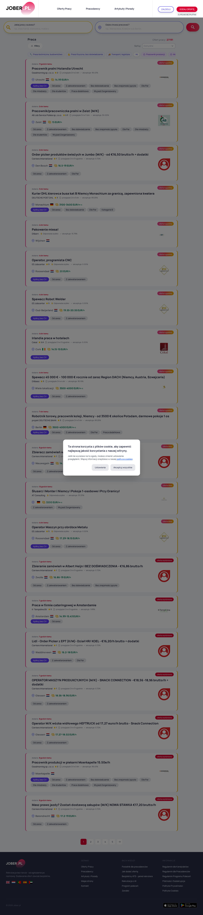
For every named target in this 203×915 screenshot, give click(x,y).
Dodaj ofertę (187, 9)
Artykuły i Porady (124, 8)
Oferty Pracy (64, 8)
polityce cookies (125, 459)
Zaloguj (166, 9)
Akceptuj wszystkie (122, 467)
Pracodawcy (93, 8)
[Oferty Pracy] (20, 9)
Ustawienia (100, 467)
